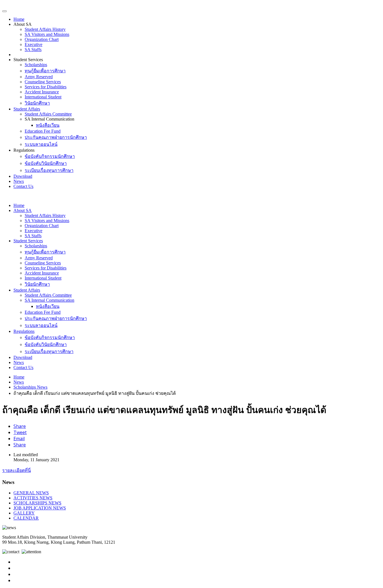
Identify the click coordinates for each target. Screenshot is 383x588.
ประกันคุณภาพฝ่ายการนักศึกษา (56, 137)
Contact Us (23, 186)
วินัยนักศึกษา (37, 103)
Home (18, 19)
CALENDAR (26, 518)
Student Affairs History (45, 29)
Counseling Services (43, 81)
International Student (43, 96)
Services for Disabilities (45, 86)
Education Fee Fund (43, 131)
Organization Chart (42, 39)
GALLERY (24, 513)
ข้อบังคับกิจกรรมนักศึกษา (50, 156)
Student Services (28, 240)
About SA (22, 210)
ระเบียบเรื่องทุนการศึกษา (49, 170)
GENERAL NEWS (31, 492)
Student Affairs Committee (48, 114)
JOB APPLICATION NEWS (39, 508)
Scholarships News (30, 387)
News (18, 181)
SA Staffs (33, 49)
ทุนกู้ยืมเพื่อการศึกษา (45, 70)
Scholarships (36, 64)
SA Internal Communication (49, 300)
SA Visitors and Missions (47, 34)
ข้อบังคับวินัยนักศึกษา (46, 163)
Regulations (23, 331)
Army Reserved (39, 76)
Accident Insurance (42, 91)
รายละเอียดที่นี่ (16, 470)
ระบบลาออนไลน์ (41, 144)
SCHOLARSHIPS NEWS (37, 503)
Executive (33, 44)
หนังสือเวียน (47, 125)
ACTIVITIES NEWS (32, 497)
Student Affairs (26, 109)
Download (22, 176)
